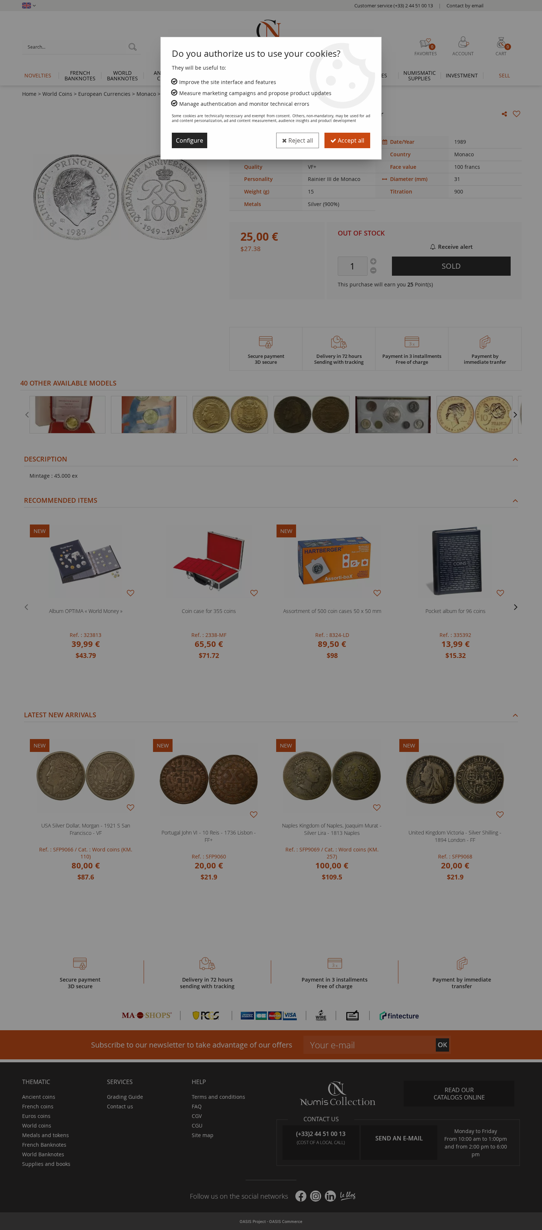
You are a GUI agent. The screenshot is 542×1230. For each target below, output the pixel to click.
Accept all (350, 140)
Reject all (300, 140)
